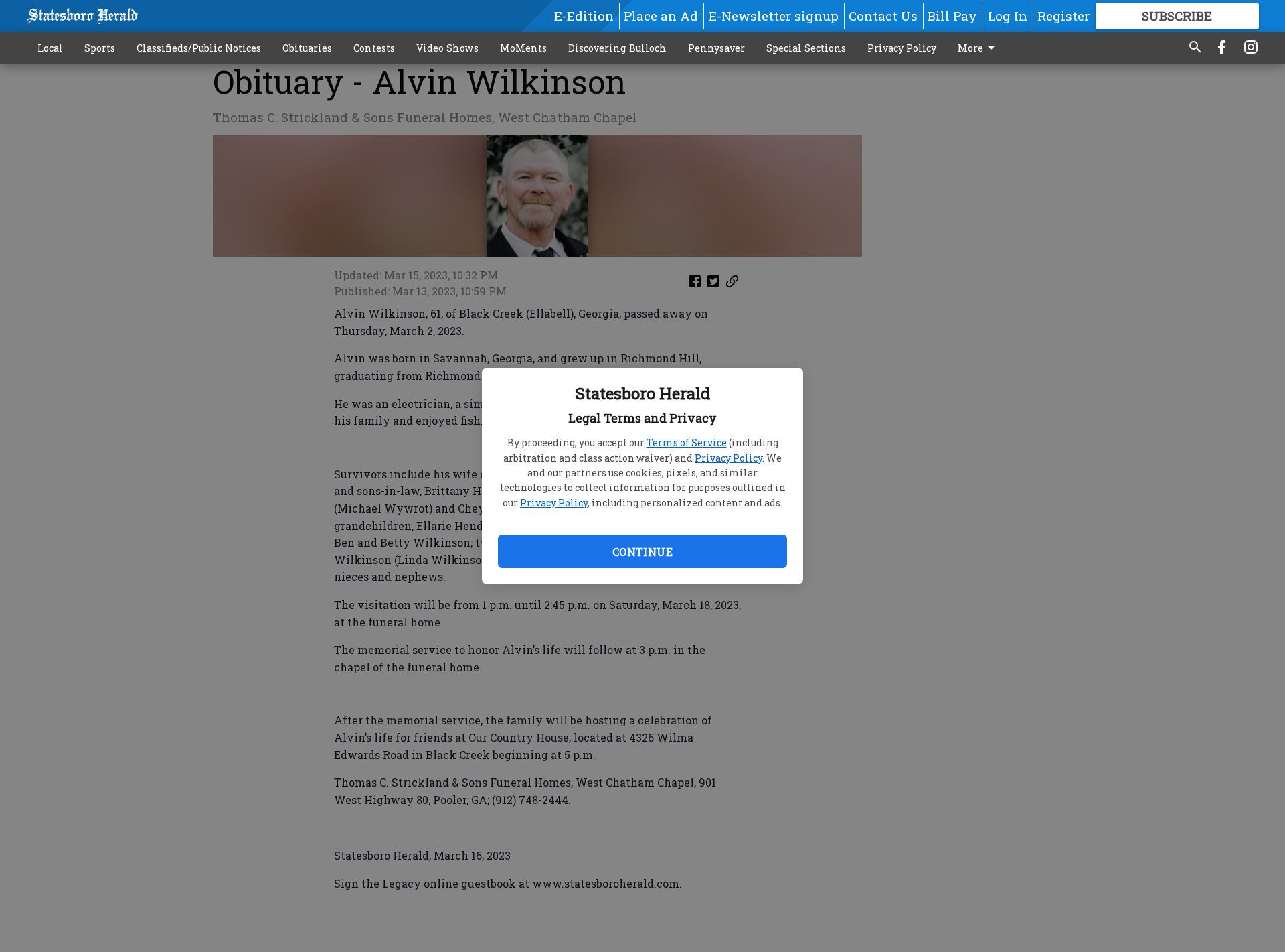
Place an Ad (661, 15)
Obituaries (307, 48)
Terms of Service (687, 442)
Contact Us (883, 15)
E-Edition (584, 15)
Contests (374, 48)
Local (50, 48)
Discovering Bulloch (617, 48)
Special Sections (806, 48)
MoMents (523, 48)
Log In (1007, 15)
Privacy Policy (728, 458)
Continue (642, 552)
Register (1063, 15)
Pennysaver (716, 48)
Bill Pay (952, 15)
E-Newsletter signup (774, 15)
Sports (99, 48)
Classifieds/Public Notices (199, 48)
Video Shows (447, 48)
